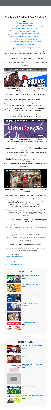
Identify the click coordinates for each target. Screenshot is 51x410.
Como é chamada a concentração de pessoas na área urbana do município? (26, 26)
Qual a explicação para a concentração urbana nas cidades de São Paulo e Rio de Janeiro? (26, 30)
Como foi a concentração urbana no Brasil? (26, 25)
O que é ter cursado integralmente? (31, 284)
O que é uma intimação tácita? (15, 263)
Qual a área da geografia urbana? (26, 42)
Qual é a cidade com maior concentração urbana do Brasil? (26, 28)
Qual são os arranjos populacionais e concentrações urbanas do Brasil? (26, 41)
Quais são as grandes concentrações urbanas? (26, 39)
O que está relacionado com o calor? (31, 294)
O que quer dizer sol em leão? (29, 303)
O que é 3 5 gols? (26, 374)
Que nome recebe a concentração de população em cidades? (26, 33)
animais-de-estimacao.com (12, 332)
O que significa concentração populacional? (26, 31)
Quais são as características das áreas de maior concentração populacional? (26, 34)
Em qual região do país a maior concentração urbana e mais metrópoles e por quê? (26, 38)
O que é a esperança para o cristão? (31, 322)
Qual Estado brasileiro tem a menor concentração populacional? (26, 36)
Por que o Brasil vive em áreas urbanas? (26, 44)
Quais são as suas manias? (29, 313)
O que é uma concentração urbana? (26, 23)
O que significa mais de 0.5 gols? (30, 386)
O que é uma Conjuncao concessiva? (15, 264)
